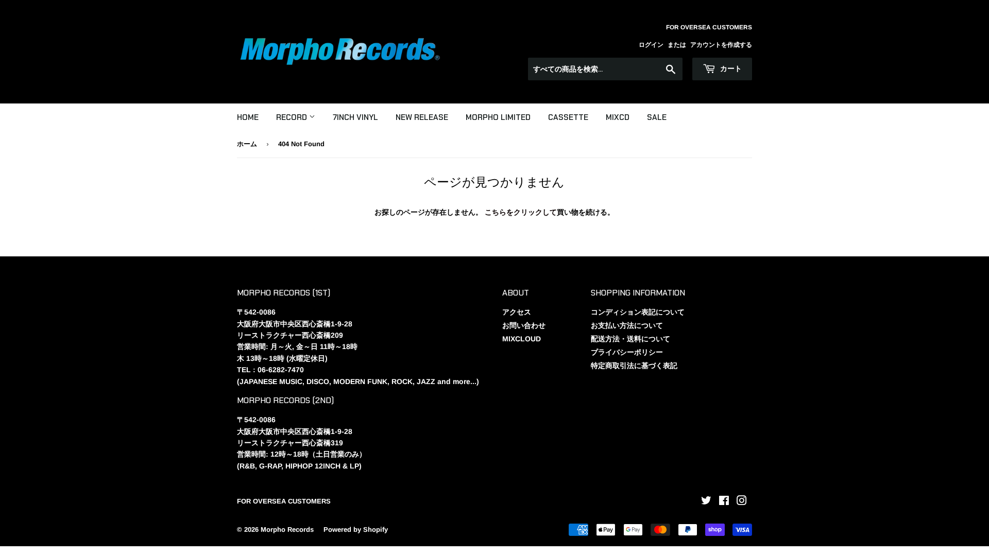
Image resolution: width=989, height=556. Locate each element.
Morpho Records (287, 529)
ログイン (651, 44)
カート (730, 68)
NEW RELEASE (422, 117)
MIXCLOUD (521, 339)
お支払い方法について (627, 325)
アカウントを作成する (721, 44)
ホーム (247, 144)
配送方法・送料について (630, 339)
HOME (248, 117)
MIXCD (617, 117)
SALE (657, 117)
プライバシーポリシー (627, 352)
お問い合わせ (523, 325)
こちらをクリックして (521, 212)
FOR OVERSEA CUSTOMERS (284, 501)
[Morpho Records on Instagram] (742, 502)
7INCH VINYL (355, 117)
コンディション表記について (638, 312)
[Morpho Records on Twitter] (706, 502)
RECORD (292, 117)
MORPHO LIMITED (498, 117)
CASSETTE (568, 117)
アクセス (516, 312)
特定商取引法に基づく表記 (634, 365)
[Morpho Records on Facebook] (724, 502)
